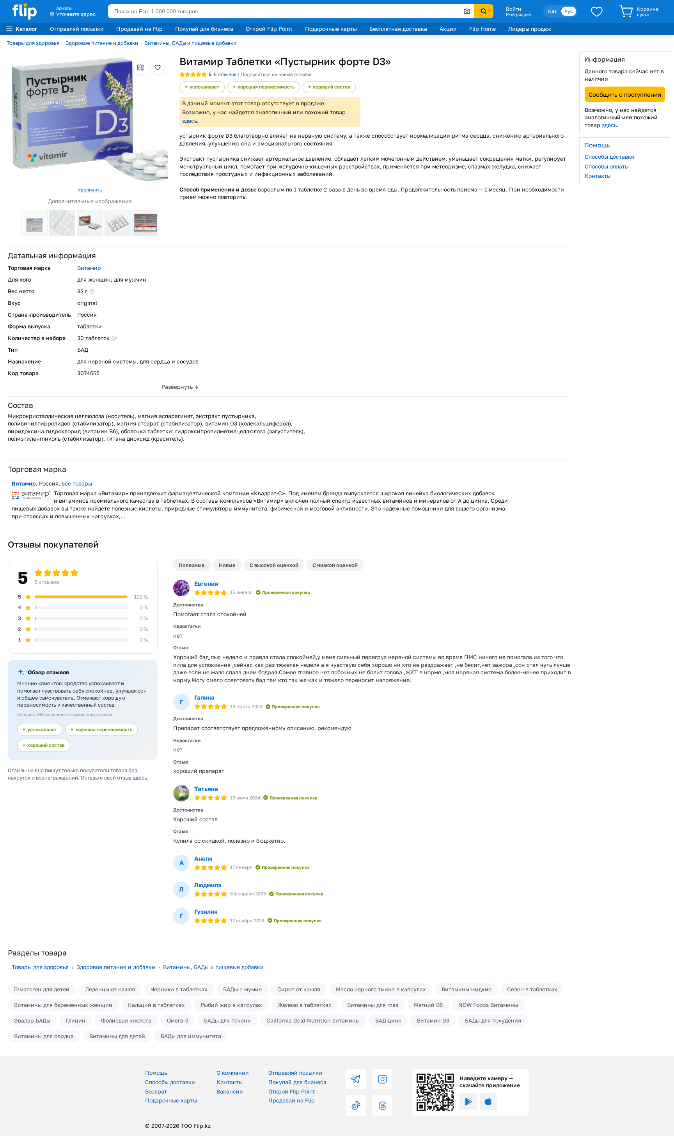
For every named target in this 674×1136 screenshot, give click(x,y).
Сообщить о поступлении (625, 93)
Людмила (208, 884)
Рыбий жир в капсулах (231, 1004)
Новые (227, 565)
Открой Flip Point (269, 28)
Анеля (203, 858)
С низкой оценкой (335, 565)
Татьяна (206, 788)
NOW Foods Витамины (488, 1004)
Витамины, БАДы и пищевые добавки (190, 43)
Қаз (552, 11)
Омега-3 (177, 1020)
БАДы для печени (227, 1020)
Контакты (598, 175)
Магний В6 (428, 1004)
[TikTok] (356, 1105)
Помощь (156, 1072)
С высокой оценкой (274, 565)
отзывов (225, 74)
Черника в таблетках (179, 989)
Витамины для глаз (372, 1004)
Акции (448, 28)
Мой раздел (518, 14)
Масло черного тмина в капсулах (381, 989)
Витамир (89, 267)
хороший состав (331, 87)
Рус (568, 11)
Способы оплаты (607, 166)
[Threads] (382, 1105)
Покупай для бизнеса (204, 28)
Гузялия (206, 911)
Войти (513, 9)
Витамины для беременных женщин (63, 1004)
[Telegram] (356, 1079)
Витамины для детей (117, 1036)
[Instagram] (382, 1079)
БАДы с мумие (242, 989)
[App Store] (488, 1101)
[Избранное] (597, 11)
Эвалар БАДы (32, 1020)
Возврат (156, 1091)
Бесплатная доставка (398, 28)
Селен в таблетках (532, 989)
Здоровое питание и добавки (102, 43)
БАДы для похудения (493, 1020)
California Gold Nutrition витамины (313, 1020)
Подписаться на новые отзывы (276, 74)
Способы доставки (610, 156)
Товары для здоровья (33, 43)
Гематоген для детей (41, 989)
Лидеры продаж (529, 28)
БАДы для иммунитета (191, 1036)
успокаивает (204, 87)
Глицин (75, 1020)
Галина (204, 697)
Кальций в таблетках (156, 1004)
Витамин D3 (433, 1020)
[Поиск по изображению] (466, 11)
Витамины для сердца (44, 1036)
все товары (77, 483)
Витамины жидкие (466, 989)
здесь (189, 120)
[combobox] (291, 11)
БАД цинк (388, 1020)
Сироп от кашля (298, 989)
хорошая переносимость (266, 87)
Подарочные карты (331, 28)
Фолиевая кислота (126, 1020)
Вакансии (229, 1091)
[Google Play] (468, 1101)
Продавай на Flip (139, 28)
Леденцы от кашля (110, 989)
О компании (232, 1072)
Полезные (192, 565)
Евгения (206, 583)
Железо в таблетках (305, 1004)
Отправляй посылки (77, 28)
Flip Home (482, 28)
